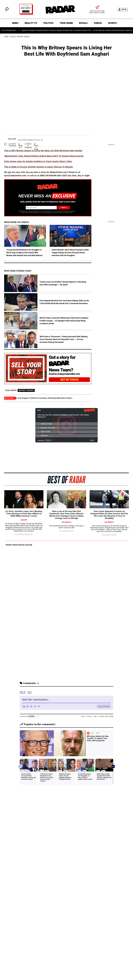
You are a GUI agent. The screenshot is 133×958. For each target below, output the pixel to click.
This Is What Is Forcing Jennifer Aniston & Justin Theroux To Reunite (38, 167)
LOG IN (123, 9)
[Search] (7, 10)
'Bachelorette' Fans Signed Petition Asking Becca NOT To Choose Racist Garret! (44, 156)
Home (6, 36)
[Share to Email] (36, 144)
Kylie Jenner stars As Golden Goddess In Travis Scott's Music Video (38, 161)
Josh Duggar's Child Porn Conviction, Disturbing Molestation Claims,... (45, 398)
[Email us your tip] (26, 14)
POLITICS (48, 23)
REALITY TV (31, 23)
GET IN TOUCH (69, 379)
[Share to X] (20, 144)
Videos (13, 36)
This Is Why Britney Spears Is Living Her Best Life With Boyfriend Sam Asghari (43, 150)
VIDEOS (98, 23)
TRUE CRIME (66, 23)
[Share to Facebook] (12, 144)
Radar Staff (12, 139)
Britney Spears (23, 36)
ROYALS (83, 23)
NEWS (15, 23)
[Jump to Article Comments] (5, 144)
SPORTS (112, 23)
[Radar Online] (60, 9)
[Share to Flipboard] (28, 144)
